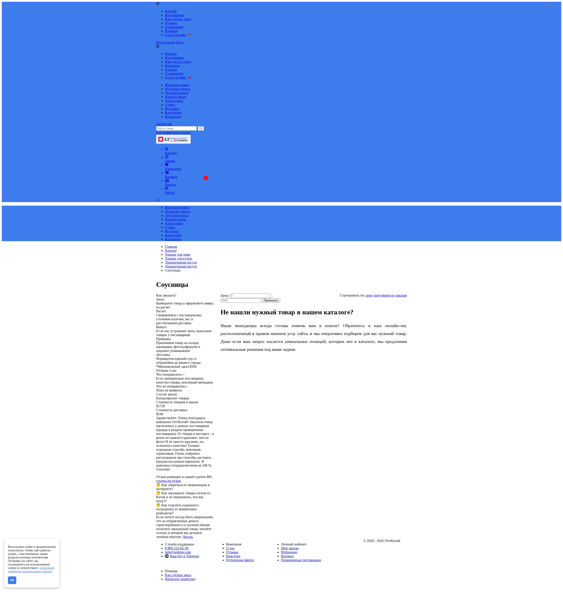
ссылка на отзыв (168, 481)
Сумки (170, 105)
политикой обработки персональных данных (31, 569)
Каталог (171, 11)
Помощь (171, 31)
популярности (384, 295)
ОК (12, 580)
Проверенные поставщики (301, 560)
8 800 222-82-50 (176, 548)
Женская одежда (177, 85)
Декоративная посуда (181, 266)
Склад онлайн (176, 35)
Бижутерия (173, 112)
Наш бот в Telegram (184, 556)
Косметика (173, 116)
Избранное (289, 552)
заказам (401, 295)
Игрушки (172, 108)
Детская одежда (176, 93)
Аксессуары (174, 101)
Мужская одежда (177, 89)
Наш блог (233, 556)
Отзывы (171, 23)
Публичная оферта (240, 560)
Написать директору (180, 579)
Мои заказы (290, 548)
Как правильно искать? (173, 132)
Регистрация (165, 42)
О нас (230, 548)
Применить (271, 300)
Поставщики (174, 15)
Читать (188, 537)
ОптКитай (164, 124)
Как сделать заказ (178, 19)
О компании (174, 27)
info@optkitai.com (178, 552)
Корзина (287, 556)
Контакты (172, 65)
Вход (179, 42)
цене (369, 295)
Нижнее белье (175, 97)
